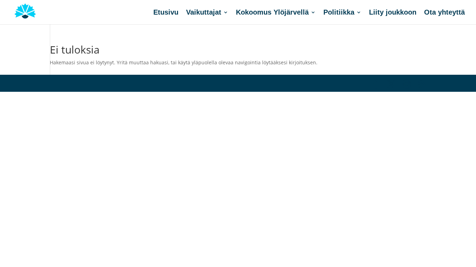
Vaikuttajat (203, 13)
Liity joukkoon (392, 13)
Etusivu (165, 13)
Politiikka (338, 13)
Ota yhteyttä (444, 13)
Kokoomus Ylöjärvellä (272, 13)
